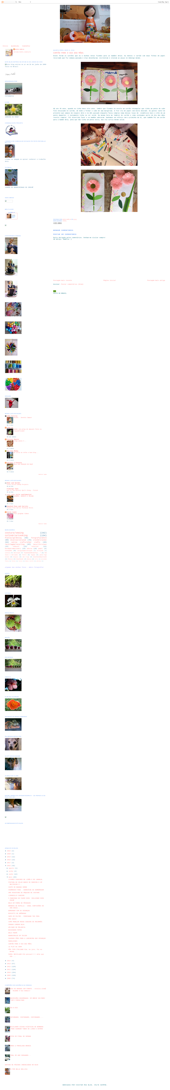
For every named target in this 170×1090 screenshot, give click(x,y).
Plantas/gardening (13, 538)
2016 (9, 866)
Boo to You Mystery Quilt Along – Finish (22, 490)
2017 (9, 863)
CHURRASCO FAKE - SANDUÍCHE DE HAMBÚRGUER (26, 890)
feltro (24, 555)
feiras (13, 561)
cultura (7, 553)
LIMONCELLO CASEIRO (16, 895)
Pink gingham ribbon (21, 513)
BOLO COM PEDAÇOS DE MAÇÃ (23, 464)
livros (20, 561)
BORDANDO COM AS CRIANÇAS (19, 911)
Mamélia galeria (13, 217)
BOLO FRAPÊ (12, 933)
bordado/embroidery (13, 548)
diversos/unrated (18, 540)
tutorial (35, 546)
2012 (9, 966)
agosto (12, 868)
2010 (9, 972)
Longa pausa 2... (20, 441)
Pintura (10, 559)
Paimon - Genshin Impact (23, 417)
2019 (9, 857)
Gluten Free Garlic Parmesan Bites (20, 508)
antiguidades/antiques (24, 550)
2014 (9, 961)
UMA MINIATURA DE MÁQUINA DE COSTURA (23, 893)
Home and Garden (13, 483)
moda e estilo (29, 561)
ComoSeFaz (26, 46)
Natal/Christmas (40, 544)
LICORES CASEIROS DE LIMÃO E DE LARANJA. (25, 879)
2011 (9, 969)
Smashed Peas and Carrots (17, 506)
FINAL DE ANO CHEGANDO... (20, 1055)
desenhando (19, 559)
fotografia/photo (39, 538)
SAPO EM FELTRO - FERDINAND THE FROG (23, 916)
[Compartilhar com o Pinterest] (61, 223)
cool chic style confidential (19, 494)
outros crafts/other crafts (25, 542)
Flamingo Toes (12, 489)
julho (11, 871)
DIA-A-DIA (14, 1008)
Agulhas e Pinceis (14, 463)
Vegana (33, 555)
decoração (17, 553)
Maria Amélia (67, 219)
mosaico (15, 557)
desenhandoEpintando (40, 557)
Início (5, 46)
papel (65, 221)
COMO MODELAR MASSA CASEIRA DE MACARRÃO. (25, 922)
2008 (9, 978)
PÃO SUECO (12, 919)
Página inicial (109, 280)
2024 (9, 851)
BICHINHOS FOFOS (15, 930)
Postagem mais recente (62, 280)
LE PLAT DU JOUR (15, 947)
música (29, 559)
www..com (11, 212)
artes (36, 559)
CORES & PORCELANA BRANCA (20, 1046)
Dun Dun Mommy (12, 451)
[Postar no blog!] (56, 223)
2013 (9, 964)
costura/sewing (14, 533)
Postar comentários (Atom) (72, 284)
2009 (9, 975)
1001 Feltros (12, 416)
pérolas (39, 561)
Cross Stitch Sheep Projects (17, 484)
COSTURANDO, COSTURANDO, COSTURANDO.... (26, 1017)
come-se (10, 428)
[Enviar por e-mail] (54, 223)
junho (11, 874)
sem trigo (25, 557)
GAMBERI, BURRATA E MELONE (24, 496)
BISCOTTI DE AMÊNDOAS (17, 913)
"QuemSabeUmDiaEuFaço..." (32, 553)
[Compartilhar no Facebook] (59, 223)
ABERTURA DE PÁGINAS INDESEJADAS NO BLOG (21, 1065)
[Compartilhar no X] (57, 223)
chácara (16, 546)
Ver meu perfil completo (22, 52)
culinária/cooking (16, 535)
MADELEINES (12, 941)
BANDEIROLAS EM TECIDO (17, 935)
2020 (9, 854)
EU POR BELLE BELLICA (18, 1069)
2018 (9, 860)
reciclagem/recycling (14, 544)
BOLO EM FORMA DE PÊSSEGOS (19, 903)
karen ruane (12, 512)
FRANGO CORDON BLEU (16, 924)
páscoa (29, 548)
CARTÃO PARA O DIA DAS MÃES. (20, 944)
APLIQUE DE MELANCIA (16, 927)
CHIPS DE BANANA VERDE (17, 887)
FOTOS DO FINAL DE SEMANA (20, 1036)
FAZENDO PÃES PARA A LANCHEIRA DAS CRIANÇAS (27, 938)
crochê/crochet (40, 540)
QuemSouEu (15, 46)
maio (11, 877)
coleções (8, 550)
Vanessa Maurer (13, 439)
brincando (40, 550)
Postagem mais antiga (156, 280)
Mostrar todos (43, 474)
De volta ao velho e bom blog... (26, 452)
